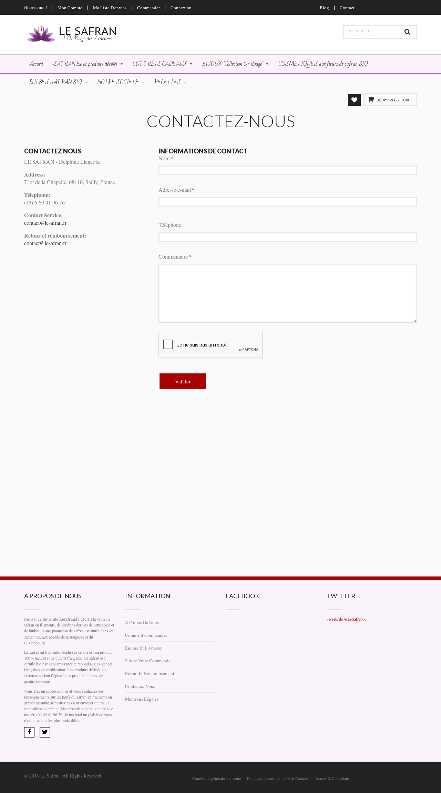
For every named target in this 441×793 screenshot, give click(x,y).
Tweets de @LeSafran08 (347, 619)
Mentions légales (141, 699)
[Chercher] (407, 32)
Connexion (181, 8)
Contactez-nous (140, 686)
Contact (347, 8)
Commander (148, 8)
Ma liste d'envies (109, 8)
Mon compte (70, 8)
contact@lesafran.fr (45, 222)
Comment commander (146, 635)
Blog (324, 8)
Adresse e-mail (174, 189)
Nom (164, 158)
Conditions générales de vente (216, 778)
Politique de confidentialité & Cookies (278, 778)
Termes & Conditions (332, 778)
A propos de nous (142, 622)
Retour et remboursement (149, 673)
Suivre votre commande (148, 661)
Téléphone (169, 224)
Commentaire (173, 256)
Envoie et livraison (144, 648)
